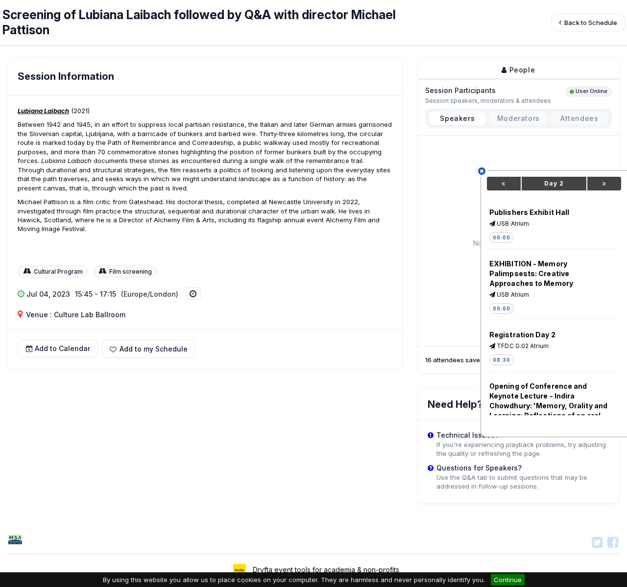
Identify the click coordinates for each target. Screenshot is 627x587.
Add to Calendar (62, 348)
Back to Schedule (590, 22)
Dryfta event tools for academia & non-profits (325, 569)
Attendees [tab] (579, 118)
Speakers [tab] (457, 118)
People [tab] (521, 70)
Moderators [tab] (518, 118)
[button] (148, 349)
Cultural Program (58, 271)
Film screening (130, 271)
